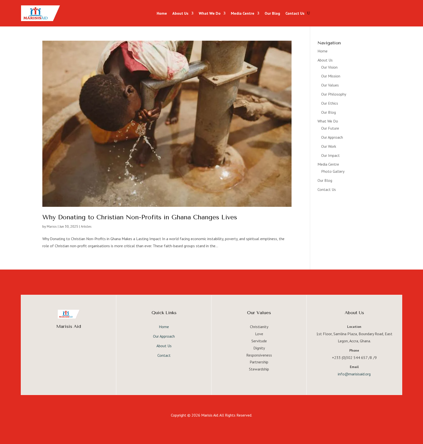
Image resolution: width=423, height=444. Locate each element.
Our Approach (332, 137)
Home (162, 13)
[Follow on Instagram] (78, 343)
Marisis (52, 226)
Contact (164, 355)
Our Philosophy (333, 94)
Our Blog (272, 13)
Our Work (328, 146)
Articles (86, 226)
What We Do (210, 13)
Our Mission (330, 76)
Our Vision (329, 67)
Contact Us (295, 13)
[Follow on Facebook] (59, 343)
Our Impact (330, 155)
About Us (180, 13)
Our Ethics (329, 103)
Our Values (330, 85)
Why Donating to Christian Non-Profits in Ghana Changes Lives (139, 217)
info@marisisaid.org (354, 373)
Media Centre (242, 13)
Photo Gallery (332, 171)
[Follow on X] (69, 343)
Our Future (330, 128)
